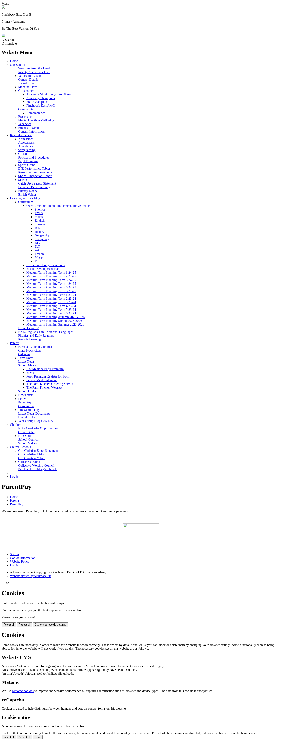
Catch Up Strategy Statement (37, 183)
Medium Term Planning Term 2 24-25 (51, 276)
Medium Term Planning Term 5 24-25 (51, 287)
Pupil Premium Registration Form (48, 376)
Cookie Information (23, 558)
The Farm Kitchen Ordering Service (49, 384)
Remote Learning (29, 339)
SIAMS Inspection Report (35, 176)
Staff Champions (37, 102)
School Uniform (28, 391)
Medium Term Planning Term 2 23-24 (51, 298)
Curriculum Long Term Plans (45, 265)
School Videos (27, 443)
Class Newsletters (29, 350)
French (39, 254)
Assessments (26, 142)
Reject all (8, 624)
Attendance (25, 146)
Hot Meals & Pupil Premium (45, 369)
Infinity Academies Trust (34, 72)
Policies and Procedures (33, 157)
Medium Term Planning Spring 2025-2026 (54, 320)
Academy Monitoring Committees (48, 94)
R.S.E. (39, 261)
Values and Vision (30, 76)
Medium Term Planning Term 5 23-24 (51, 309)
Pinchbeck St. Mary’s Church (37, 469)
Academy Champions (40, 98)
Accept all (25, 624)
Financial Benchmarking (34, 187)
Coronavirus (26, 406)
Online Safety (27, 432)
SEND (22, 179)
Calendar (24, 354)
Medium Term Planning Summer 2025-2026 (55, 324)
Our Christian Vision (31, 454)
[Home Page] (3, 7)
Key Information (21, 135)
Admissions (25, 139)
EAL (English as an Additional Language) (45, 332)
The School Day (29, 410)
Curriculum (25, 202)
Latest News (26, 361)
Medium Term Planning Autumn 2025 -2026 (55, 317)
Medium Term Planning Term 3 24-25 (51, 280)
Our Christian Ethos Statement (38, 450)
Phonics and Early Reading (36, 335)
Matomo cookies (23, 691)
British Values (27, 194)
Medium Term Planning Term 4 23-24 (51, 306)
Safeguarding (27, 150)
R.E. (38, 228)
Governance (26, 90)
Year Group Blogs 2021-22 (36, 421)
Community (26, 109)
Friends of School (29, 127)
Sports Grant (26, 165)
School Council (28, 439)
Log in (14, 476)
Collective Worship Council (36, 465)
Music (39, 257)
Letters (22, 398)
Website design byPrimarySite (30, 576)
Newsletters (25, 395)
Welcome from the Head (34, 68)
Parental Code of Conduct (35, 346)
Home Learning (28, 328)
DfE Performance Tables (34, 168)
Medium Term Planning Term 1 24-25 (51, 272)
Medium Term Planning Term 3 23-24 (51, 302)
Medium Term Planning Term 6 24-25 (51, 291)
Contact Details (28, 79)
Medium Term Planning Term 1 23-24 (51, 294)
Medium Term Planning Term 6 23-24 (51, 313)
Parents (14, 343)
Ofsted (22, 153)
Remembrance (35, 113)
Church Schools (20, 447)
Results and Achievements (35, 172)
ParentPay (24, 402)
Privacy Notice (28, 191)
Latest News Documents (34, 413)
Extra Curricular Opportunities (38, 428)
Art (37, 250)
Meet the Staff (27, 87)
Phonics (40, 209)
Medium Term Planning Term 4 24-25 (51, 283)
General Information (31, 131)
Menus (30, 372)
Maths (39, 217)
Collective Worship (30, 461)
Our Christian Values (31, 458)
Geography (42, 235)
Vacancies (24, 124)
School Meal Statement (41, 380)
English (40, 220)
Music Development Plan (42, 269)
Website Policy (19, 561)
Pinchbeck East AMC (40, 105)
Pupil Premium (28, 161)
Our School (17, 64)
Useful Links (26, 417)
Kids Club (25, 436)
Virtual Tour (26, 83)
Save (38, 737)
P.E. (37, 243)
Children (15, 424)
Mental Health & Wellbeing (36, 120)
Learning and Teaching (25, 198)
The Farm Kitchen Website (44, 387)
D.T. (38, 246)
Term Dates (25, 358)
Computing (42, 239)
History (39, 231)
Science (40, 224)
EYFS (39, 213)
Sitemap (15, 554)
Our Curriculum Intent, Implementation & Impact (58, 205)
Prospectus (25, 116)
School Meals (27, 365)
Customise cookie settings (50, 624)
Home (14, 61)
